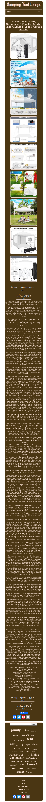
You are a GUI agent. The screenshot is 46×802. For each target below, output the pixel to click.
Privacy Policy (23, 786)
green (32, 735)
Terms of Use (23, 789)
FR (26, 792)
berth (28, 769)
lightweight (13, 765)
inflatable (17, 758)
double (33, 761)
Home (23, 780)
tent (30, 739)
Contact (24, 783)
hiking (35, 754)
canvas (33, 731)
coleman (14, 751)
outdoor (17, 768)
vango (27, 751)
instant (20, 771)
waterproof (16, 754)
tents (22, 764)
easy (34, 769)
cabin (26, 730)
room (20, 761)
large (25, 734)
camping (17, 744)
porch (27, 761)
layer (28, 744)
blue (33, 751)
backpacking (31, 758)
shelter (26, 748)
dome (35, 744)
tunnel (32, 764)
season (35, 749)
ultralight (16, 735)
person (15, 748)
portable (21, 751)
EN (22, 792)
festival (29, 772)
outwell (27, 755)
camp (13, 761)
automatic (19, 740)
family (16, 730)
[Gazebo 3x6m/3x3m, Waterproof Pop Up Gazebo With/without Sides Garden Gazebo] (24, 46)
